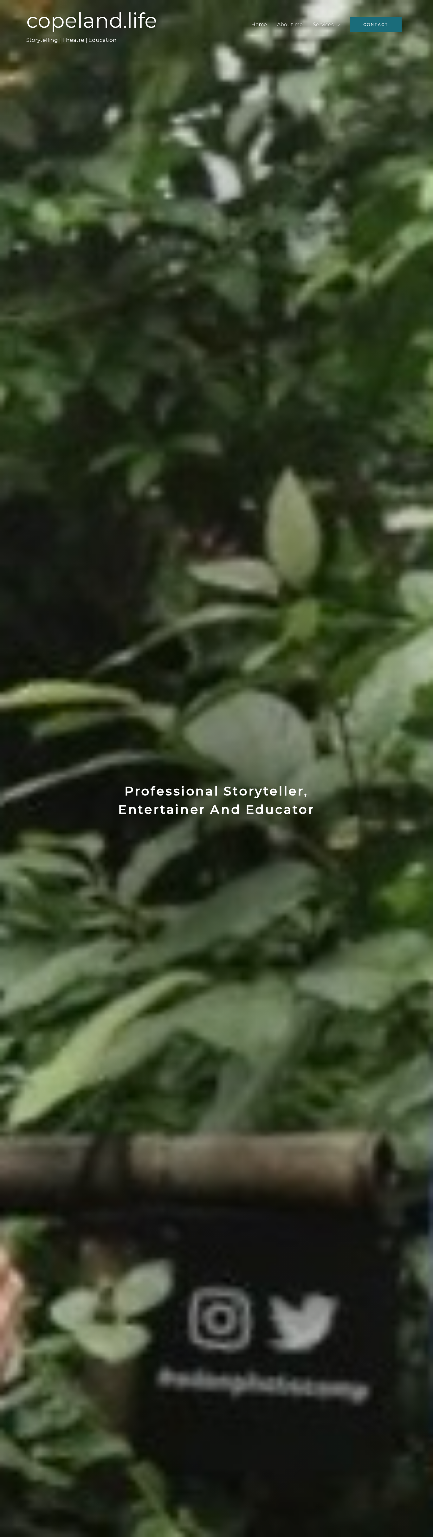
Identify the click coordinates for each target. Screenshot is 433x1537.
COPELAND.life (91, 20)
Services (323, 25)
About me (290, 25)
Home (259, 25)
